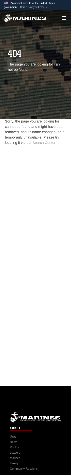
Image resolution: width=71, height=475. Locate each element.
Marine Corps (35, 417)
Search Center (44, 143)
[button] (34, 7)
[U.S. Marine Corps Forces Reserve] (25, 18)
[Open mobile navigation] (64, 18)
